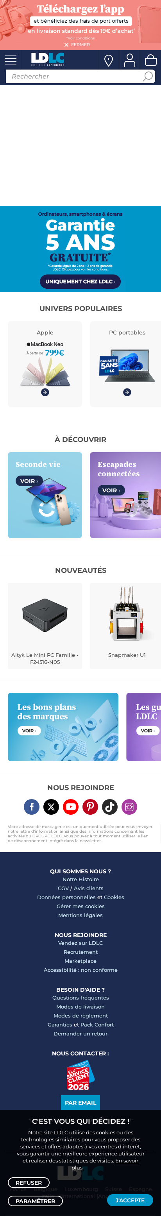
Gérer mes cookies (81, 906)
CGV (63, 888)
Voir (29, 481)
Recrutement (81, 952)
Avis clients (89, 888)
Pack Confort (97, 1024)
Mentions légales (80, 915)
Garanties (60, 1024)
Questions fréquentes (80, 997)
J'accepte (130, 1200)
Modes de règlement (81, 1015)
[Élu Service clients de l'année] (80, 1087)
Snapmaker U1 (127, 655)
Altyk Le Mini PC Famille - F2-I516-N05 (45, 658)
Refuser (29, 1182)
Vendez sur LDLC (80, 943)
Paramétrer (35, 1201)
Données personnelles (66, 897)
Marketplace (80, 961)
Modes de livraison (80, 1006)
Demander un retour (80, 1033)
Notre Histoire (81, 879)
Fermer (80, 44)
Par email (80, 1102)
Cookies (114, 897)
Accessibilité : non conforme (81, 970)
